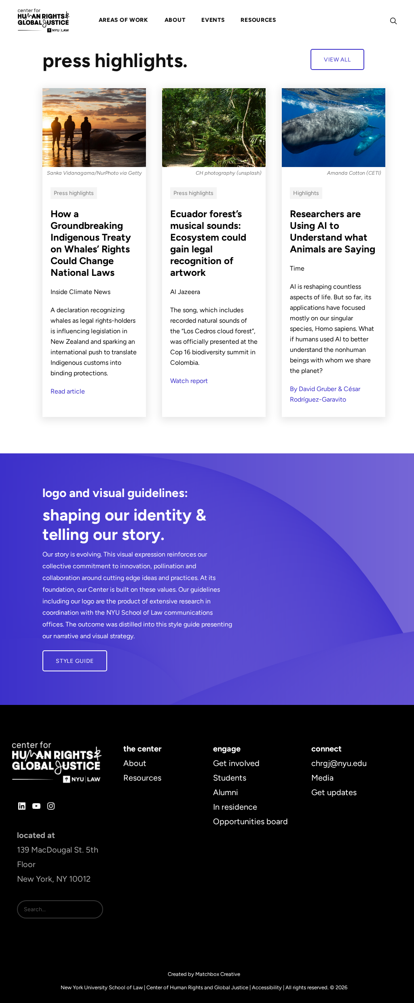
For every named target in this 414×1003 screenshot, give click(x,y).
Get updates (334, 792)
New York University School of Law (102, 987)
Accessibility (267, 987)
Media (322, 778)
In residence (235, 807)
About (134, 763)
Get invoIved (236, 763)
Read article (68, 391)
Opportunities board (250, 821)
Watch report (189, 381)
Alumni (225, 792)
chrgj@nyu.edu (339, 763)
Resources (142, 778)
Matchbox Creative (217, 974)
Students (229, 778)
